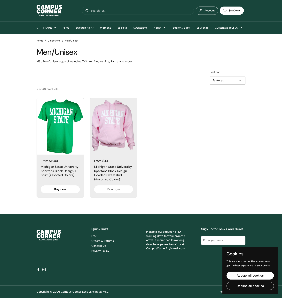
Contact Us (98, 246)
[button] (232, 11)
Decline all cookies (250, 286)
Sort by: (214, 72)
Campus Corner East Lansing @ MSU (85, 291)
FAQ (93, 236)
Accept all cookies (250, 275)
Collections (54, 40)
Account (209, 10)
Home (40, 40)
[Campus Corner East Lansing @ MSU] (49, 11)
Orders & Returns (102, 241)
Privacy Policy (100, 251)
